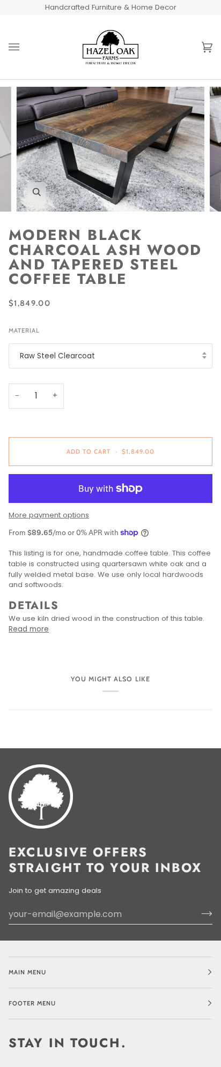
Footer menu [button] (32, 1003)
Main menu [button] (27, 972)
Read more (29, 629)
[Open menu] (25, 47)
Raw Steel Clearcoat (57, 356)
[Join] (198, 913)
